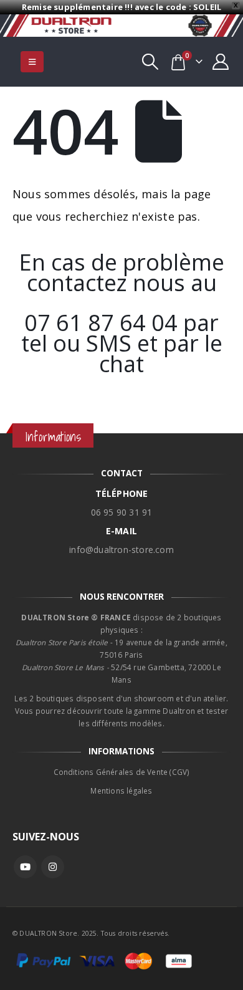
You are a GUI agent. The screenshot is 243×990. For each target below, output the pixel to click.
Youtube (25, 866)
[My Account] (221, 62)
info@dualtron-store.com (121, 549)
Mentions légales (121, 790)
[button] (32, 61)
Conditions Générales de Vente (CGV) (122, 772)
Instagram (52, 866)
